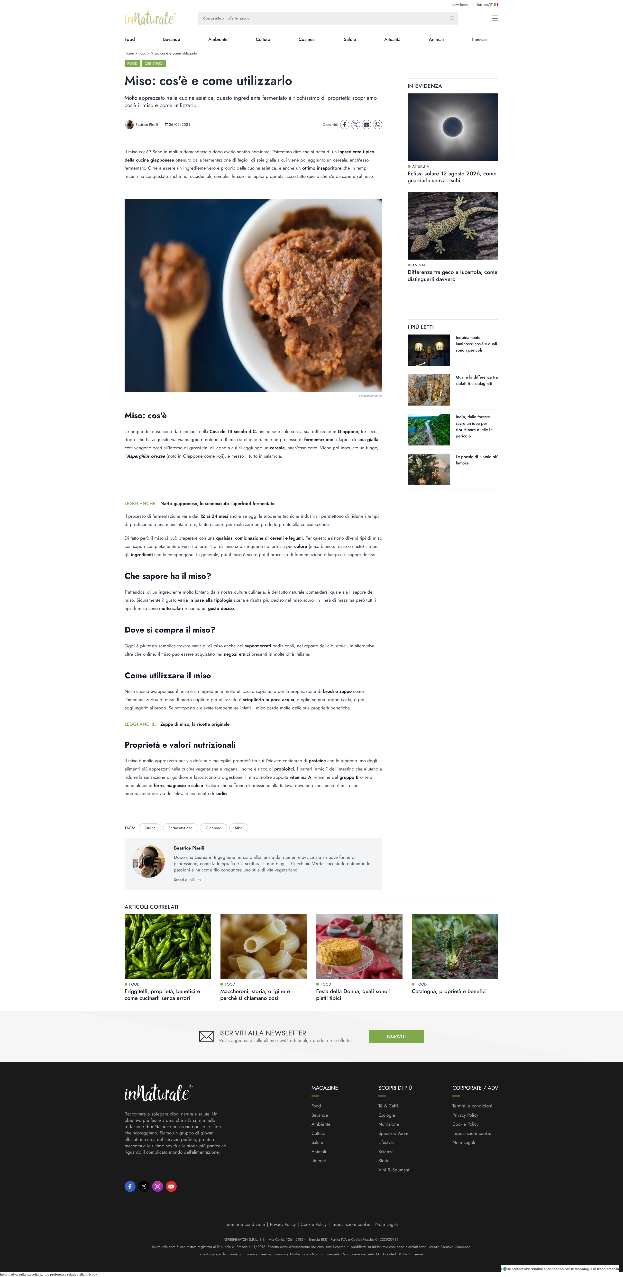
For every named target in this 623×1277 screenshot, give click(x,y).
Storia (383, 1161)
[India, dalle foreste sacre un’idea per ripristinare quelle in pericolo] (429, 430)
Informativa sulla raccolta (19, 1274)
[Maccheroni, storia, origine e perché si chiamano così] (263, 946)
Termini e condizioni (472, 1106)
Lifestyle (386, 1142)
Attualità (392, 39)
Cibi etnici (154, 63)
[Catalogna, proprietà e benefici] (455, 946)
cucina (150, 828)
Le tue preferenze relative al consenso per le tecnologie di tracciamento (560, 1269)
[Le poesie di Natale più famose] (429, 469)
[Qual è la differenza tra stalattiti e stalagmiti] (429, 390)
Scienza (386, 1152)
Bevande (171, 39)
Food (130, 39)
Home (129, 53)
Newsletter (459, 4)
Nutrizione (388, 1124)
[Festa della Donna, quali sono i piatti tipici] (359, 946)
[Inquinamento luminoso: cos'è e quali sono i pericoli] (429, 350)
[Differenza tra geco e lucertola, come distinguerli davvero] (453, 226)
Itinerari (479, 39)
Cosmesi (307, 39)
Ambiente (218, 39)
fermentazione (180, 828)
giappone (214, 828)
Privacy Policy (465, 1115)
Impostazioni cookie (471, 1133)
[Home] (150, 18)
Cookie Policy (465, 1124)
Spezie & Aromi (394, 1133)
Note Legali (463, 1142)
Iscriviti (396, 1036)
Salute (350, 39)
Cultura (263, 39)
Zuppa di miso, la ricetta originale (194, 724)
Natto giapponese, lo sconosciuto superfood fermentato (217, 503)
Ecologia (386, 1115)
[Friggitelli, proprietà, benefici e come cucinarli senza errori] (168, 946)
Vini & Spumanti (394, 1170)
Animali (436, 39)
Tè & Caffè (388, 1106)
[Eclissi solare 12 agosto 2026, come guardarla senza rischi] (453, 127)
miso (238, 828)
